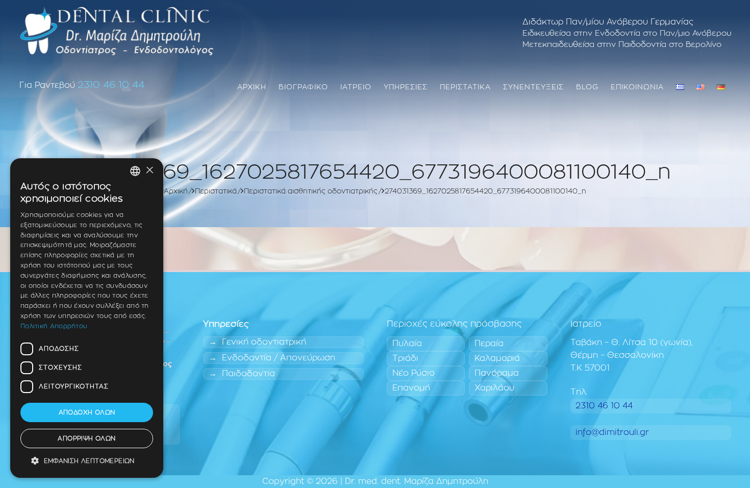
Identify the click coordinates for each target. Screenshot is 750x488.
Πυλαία (407, 343)
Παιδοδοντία (248, 374)
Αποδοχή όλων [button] (87, 412)
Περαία (489, 343)
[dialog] (86, 318)
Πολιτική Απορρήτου (53, 326)
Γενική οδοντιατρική (264, 342)
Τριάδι (405, 358)
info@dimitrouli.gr (612, 432)
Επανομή (411, 388)
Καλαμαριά (497, 358)
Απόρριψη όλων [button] (86, 438)
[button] (86, 461)
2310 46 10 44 (111, 85)
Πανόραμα (496, 373)
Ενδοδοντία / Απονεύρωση (278, 358)
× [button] (149, 171)
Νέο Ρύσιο (413, 373)
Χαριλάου (494, 388)
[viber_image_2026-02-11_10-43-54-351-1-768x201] (116, 30)
